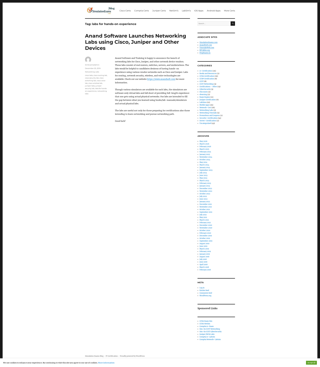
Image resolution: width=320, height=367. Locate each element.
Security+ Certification (209, 118)
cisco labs (89, 75)
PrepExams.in (205, 53)
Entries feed (204, 290)
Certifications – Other (208, 87)
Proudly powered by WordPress (132, 356)
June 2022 (204, 199)
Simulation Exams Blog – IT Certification (101, 356)
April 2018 (204, 264)
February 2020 (205, 233)
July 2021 (203, 215)
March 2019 (204, 249)
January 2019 (205, 254)
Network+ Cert (205, 108)
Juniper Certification (208, 100)
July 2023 (203, 173)
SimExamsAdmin (92, 65)
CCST (202, 81)
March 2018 (204, 267)
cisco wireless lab (95, 83)
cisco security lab (92, 78)
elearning (203, 94)
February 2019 (205, 251)
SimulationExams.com (209, 42)
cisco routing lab (100, 75)
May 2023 (203, 178)
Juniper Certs (159, 10)
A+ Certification (206, 71)
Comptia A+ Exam (207, 326)
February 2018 (205, 270)
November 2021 (206, 207)
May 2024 (203, 162)
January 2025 (205, 154)
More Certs (229, 10)
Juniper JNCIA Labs (207, 334)
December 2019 (206, 236)
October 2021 (205, 209)
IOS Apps (198, 10)
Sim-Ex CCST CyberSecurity (211, 332)
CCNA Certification (207, 76)
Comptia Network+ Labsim (210, 339)
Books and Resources (208, 73)
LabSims (203, 102)
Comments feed (206, 293)
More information (106, 363)
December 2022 (206, 188)
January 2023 (205, 186)
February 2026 (205, 146)
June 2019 (203, 246)
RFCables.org (205, 50)
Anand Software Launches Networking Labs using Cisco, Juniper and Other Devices (135, 42)
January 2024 (205, 167)
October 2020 (205, 230)
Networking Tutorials (208, 113)
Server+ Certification (208, 121)
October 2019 (205, 238)
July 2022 (203, 196)
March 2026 (204, 144)
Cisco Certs (125, 10)
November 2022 (206, 191)
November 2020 (206, 228)
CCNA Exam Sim (206, 321)
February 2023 (205, 183)
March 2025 (204, 149)
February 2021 (205, 223)
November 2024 (206, 157)
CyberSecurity (205, 89)
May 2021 (203, 217)
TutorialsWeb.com (207, 48)
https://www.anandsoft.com (161, 79)
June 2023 (203, 175)
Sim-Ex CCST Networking (210, 329)
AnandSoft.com (206, 45)
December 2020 (206, 225)
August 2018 (204, 257)
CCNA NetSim (205, 324)
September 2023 (206, 170)
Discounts (204, 92)
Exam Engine (205, 97)
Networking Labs (92, 72)
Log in (202, 288)
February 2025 (205, 152)
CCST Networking (207, 84)
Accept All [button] (311, 363)
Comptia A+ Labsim (207, 337)
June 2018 (203, 262)
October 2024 (205, 160)
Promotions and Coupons (210, 115)
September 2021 (206, 212)
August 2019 (204, 244)
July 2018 (203, 259)
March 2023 (204, 181)
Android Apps (213, 10)
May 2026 (203, 141)
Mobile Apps (204, 105)
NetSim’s (173, 10)
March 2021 (204, 220)
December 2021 (206, 204)
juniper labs (90, 86)
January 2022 (205, 202)
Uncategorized (205, 123)
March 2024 (204, 165)
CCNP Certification (207, 79)
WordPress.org (205, 296)
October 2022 (205, 194)
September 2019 (206, 241)
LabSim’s (186, 10)
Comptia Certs (141, 10)
